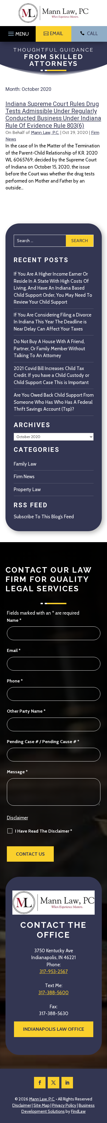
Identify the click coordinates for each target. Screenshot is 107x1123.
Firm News (24, 476)
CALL (92, 33)
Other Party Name (26, 711)
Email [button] (56, 33)
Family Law (25, 464)
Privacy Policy (64, 1105)
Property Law (27, 489)
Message (17, 771)
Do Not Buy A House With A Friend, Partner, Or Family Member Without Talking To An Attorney (49, 348)
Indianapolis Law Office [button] (53, 1029)
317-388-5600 (53, 992)
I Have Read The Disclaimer (43, 831)
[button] (18, 32)
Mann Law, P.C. (45, 132)
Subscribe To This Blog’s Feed (44, 516)
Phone (15, 681)
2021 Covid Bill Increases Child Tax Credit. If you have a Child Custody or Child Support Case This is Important (51, 375)
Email (14, 650)
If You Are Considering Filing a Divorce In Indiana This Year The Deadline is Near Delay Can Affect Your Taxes (52, 322)
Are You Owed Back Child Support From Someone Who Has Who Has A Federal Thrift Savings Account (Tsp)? (54, 402)
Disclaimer (17, 817)
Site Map (41, 1105)
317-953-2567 (54, 971)
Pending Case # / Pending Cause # (43, 741)
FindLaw (78, 1111)
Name (14, 620)
